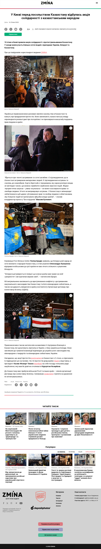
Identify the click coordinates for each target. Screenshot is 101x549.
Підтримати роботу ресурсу (50, 524)
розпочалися (36, 358)
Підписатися (13, 34)
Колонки (59, 503)
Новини (58, 496)
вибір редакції (90, 452)
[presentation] (8, 459)
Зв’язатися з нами (50, 535)
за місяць (72, 452)
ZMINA (44, 52)
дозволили (48, 374)
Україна (25, 381)
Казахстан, (18, 381)
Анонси (58, 506)
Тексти (58, 498)
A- (33, 29)
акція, (12, 381)
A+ (28, 29)
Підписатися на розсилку (50, 529)
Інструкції (59, 501)
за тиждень (61, 452)
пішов (56, 361)
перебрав (38, 363)
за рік (80, 452)
